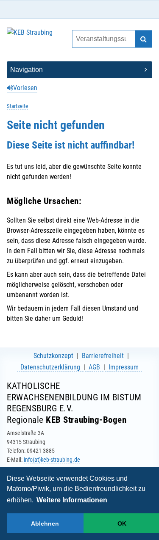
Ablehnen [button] (45, 523)
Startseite (17, 106)
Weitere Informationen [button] (71, 500)
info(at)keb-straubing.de (52, 459)
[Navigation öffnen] (79, 69)
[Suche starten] (143, 38)
